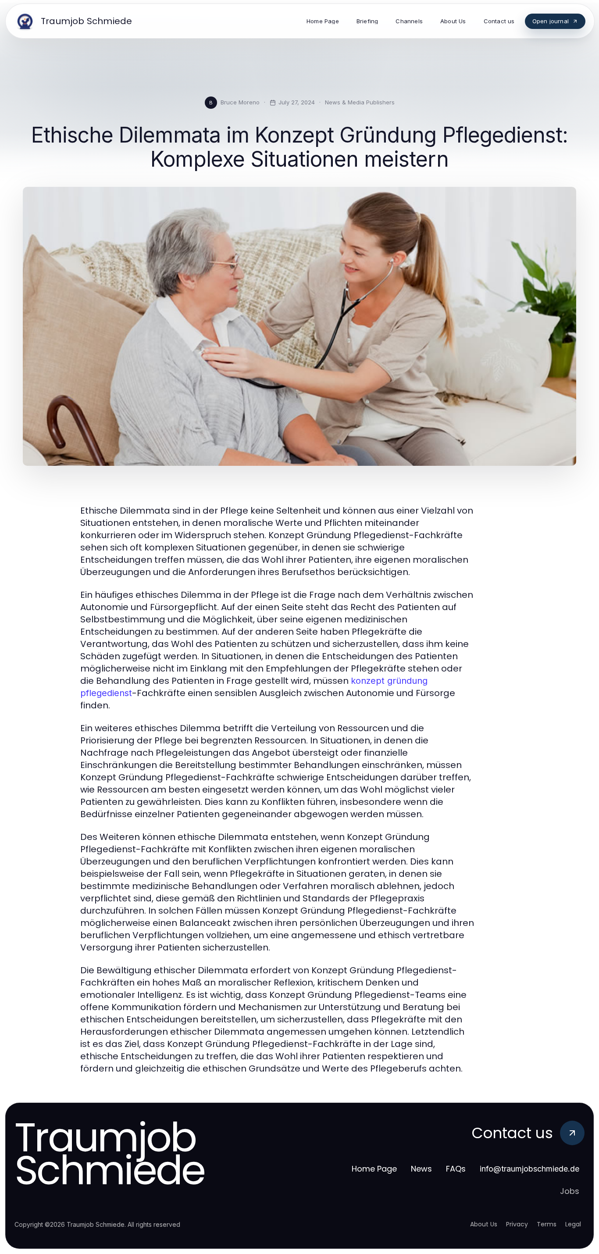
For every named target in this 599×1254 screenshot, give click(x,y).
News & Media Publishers (360, 102)
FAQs (456, 1168)
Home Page (374, 1168)
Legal (573, 1224)
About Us (483, 1224)
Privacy (517, 1224)
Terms (546, 1224)
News (421, 1168)
